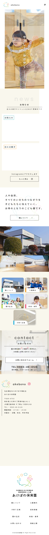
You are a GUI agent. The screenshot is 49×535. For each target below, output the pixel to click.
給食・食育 (34, 516)
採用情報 (34, 510)
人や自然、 (12, 195)
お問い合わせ (25, 343)
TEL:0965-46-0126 (24, 366)
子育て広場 (16, 510)
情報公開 (34, 523)
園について (16, 503)
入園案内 (34, 503)
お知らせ (24, 104)
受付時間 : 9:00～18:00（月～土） (24, 370)
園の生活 (16, 516)
